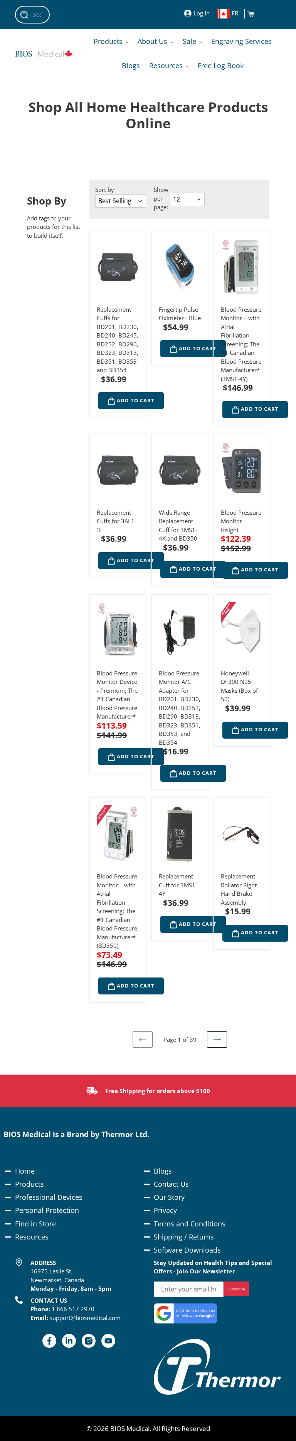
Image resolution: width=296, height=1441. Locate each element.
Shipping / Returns (184, 1236)
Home (25, 1171)
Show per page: (161, 198)
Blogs (163, 1171)
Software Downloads (187, 1250)
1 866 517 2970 (73, 1309)
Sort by (104, 189)
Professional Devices (48, 1197)
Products (29, 1184)
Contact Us (171, 1184)
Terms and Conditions (189, 1223)
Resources (32, 1236)
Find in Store (35, 1223)
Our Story (169, 1197)
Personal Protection (47, 1210)
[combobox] (32, 15)
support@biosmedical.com (85, 1318)
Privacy (165, 1210)
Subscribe (236, 1289)
